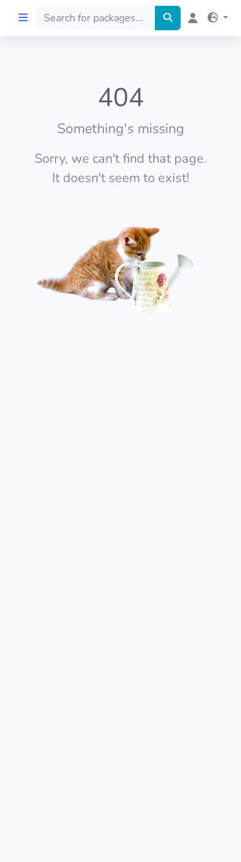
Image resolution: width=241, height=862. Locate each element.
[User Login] (190, 18)
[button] (215, 18)
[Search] (168, 18)
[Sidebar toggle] (23, 18)
